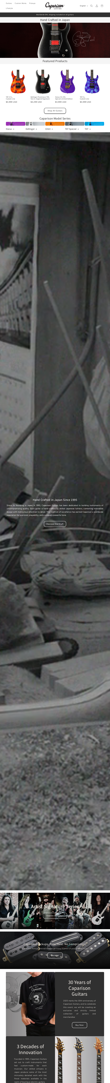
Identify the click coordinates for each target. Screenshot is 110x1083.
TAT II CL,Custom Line (10, 98)
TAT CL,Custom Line (84, 98)
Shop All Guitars (55, 111)
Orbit (47, 129)
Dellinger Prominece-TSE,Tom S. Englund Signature (40, 98)
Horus (9, 129)
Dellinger (30, 129)
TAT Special (70, 129)
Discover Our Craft (55, 524)
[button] (91, 5)
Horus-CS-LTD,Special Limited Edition (64, 98)
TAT (86, 129)
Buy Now (80, 1025)
